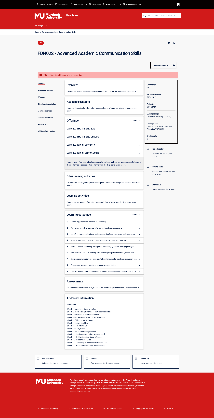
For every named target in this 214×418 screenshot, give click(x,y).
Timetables (96, 4)
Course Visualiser (46, 4)
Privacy (170, 408)
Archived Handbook (113, 4)
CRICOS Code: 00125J (114, 408)
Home (37, 32)
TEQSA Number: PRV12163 (82, 408)
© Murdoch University (49, 408)
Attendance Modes (133, 4)
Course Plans (63, 4)
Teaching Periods (80, 4)
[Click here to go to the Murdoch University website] (48, 16)
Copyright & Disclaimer (145, 408)
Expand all (136, 120)
